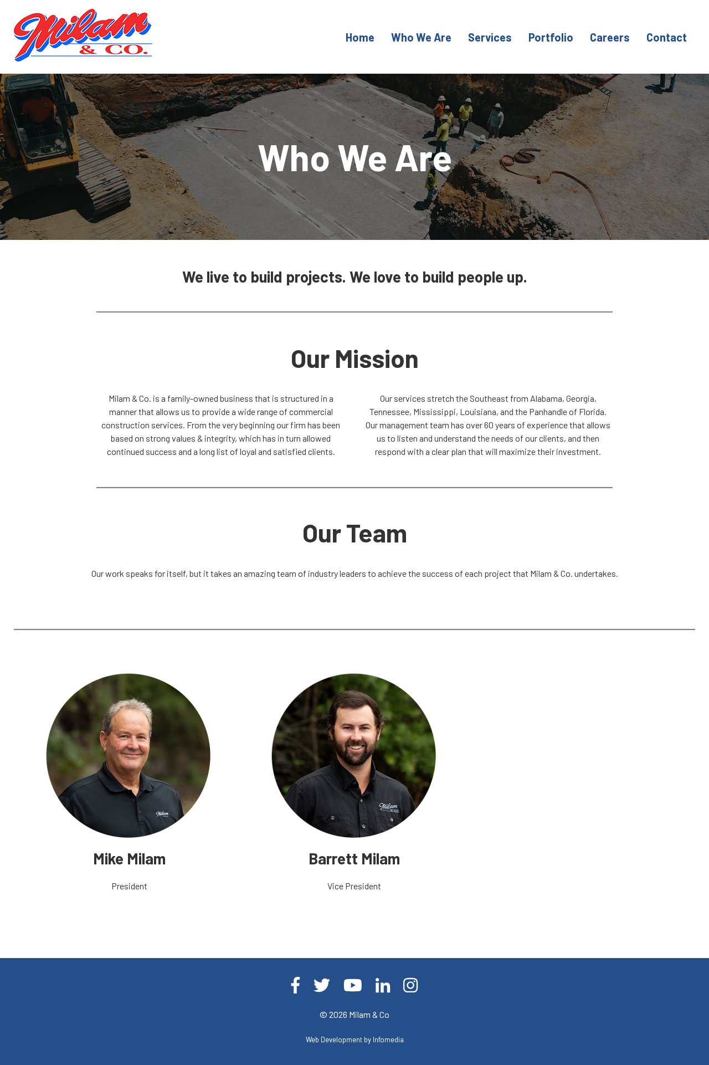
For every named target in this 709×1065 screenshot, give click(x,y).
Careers (610, 37)
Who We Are (421, 37)
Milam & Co (369, 1014)
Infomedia (388, 1039)
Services (490, 37)
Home (360, 37)
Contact (666, 37)
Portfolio (550, 37)
